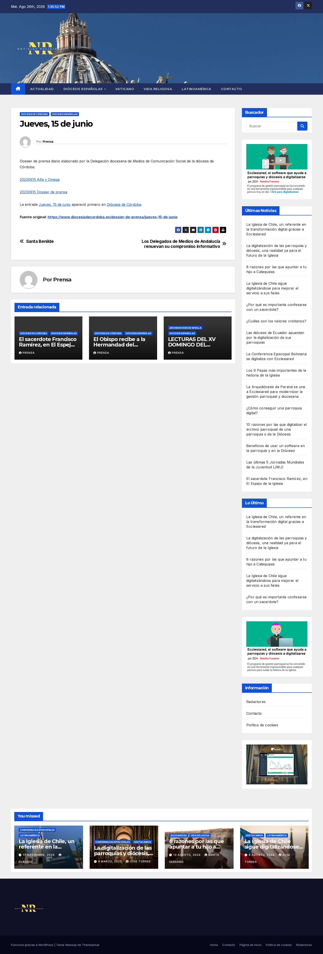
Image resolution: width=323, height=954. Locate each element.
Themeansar (91, 945)
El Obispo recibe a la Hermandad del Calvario (119, 344)
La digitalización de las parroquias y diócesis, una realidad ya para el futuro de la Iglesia (276, 250)
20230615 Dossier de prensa (43, 192)
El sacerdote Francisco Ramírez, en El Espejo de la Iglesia (47, 344)
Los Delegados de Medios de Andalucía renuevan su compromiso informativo (181, 244)
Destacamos (142, 842)
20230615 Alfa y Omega (40, 179)
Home (214, 945)
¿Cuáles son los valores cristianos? (276, 321)
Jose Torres (140, 861)
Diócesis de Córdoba (34, 114)
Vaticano (124, 89)
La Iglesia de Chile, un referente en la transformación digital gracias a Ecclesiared (276, 229)
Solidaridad (179, 835)
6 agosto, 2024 (262, 854)
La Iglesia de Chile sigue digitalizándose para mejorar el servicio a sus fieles (272, 288)
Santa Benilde (40, 241)
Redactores (256, 702)
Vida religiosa (158, 89)
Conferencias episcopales (37, 830)
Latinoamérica (196, 89)
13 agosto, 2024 (187, 854)
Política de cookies (262, 725)
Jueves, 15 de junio (55, 204)
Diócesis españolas (84, 89)
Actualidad (42, 89)
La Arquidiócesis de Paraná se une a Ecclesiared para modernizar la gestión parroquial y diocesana (275, 392)
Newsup (71, 945)
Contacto (231, 89)
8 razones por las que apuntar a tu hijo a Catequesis (196, 846)
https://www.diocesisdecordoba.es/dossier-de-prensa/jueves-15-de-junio (113, 217)
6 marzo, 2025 (110, 861)
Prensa (48, 142)
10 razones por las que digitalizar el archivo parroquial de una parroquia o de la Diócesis (276, 429)
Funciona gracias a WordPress (32, 945)
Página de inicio (250, 945)
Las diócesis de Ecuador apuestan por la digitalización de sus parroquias (275, 337)
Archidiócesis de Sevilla (185, 328)
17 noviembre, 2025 (39, 854)
